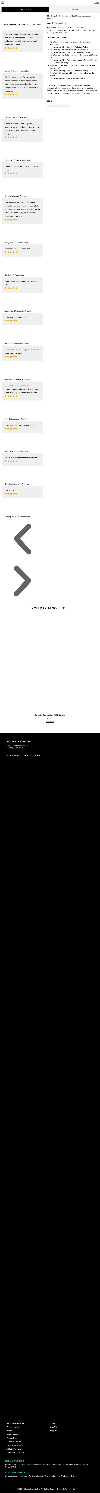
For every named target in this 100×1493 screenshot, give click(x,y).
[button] (22, 540)
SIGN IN (75, 9)
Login (52, 1423)
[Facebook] (51, 948)
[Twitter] (51, 1139)
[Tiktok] (51, 1050)
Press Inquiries (13, 1427)
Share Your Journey (15, 1453)
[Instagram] (51, 858)
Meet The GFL (13, 1434)
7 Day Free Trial (25, 9)
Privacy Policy (12, 1438)
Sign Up (53, 1427)
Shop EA (53, 1431)
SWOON (79, 1489)
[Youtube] (51, 1219)
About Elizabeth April (15, 1423)
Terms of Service (14, 1442)
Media (9, 1431)
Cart (97, 3)
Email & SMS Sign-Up (16, 1445)
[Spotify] (51, 1311)
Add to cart (52, 111)
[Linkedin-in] (51, 1413)
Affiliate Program (14, 1449)
